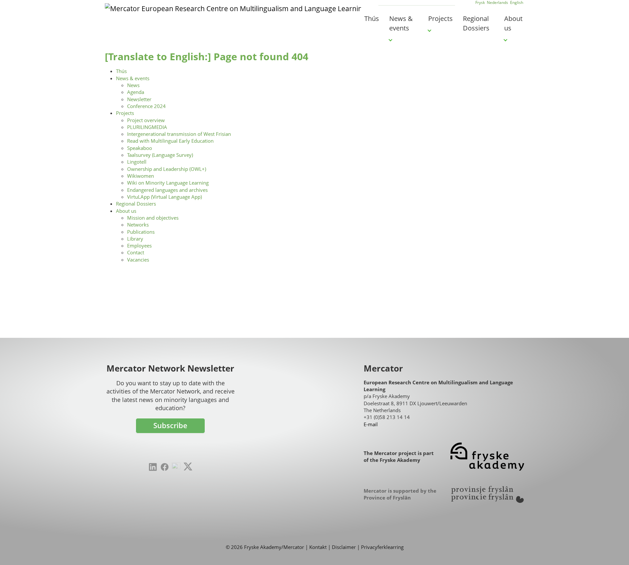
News (133, 85)
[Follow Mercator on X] (187, 466)
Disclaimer (344, 547)
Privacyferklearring (382, 547)
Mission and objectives (153, 217)
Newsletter (139, 99)
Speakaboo (139, 148)
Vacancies (138, 259)
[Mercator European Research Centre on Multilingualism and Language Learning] (233, 18)
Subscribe (170, 425)
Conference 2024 (146, 106)
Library (135, 238)
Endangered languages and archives (167, 190)
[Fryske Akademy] (487, 457)
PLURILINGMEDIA (147, 127)
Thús (121, 71)
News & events (132, 78)
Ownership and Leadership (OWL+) (166, 169)
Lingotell (136, 161)
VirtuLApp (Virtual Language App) (164, 196)
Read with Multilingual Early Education (170, 140)
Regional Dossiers (136, 203)
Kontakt (318, 547)
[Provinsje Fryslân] (487, 494)
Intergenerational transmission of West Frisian (179, 134)
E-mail (371, 424)
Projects (125, 113)
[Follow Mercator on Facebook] (164, 467)
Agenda (135, 92)
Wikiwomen (140, 176)
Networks (138, 224)
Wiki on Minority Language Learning (168, 182)
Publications (141, 231)
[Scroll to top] (614, 550)
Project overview (146, 120)
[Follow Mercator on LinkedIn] (152, 467)
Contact (135, 252)
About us (126, 211)
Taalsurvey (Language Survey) (160, 155)
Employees (139, 245)
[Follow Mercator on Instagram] (176, 467)
